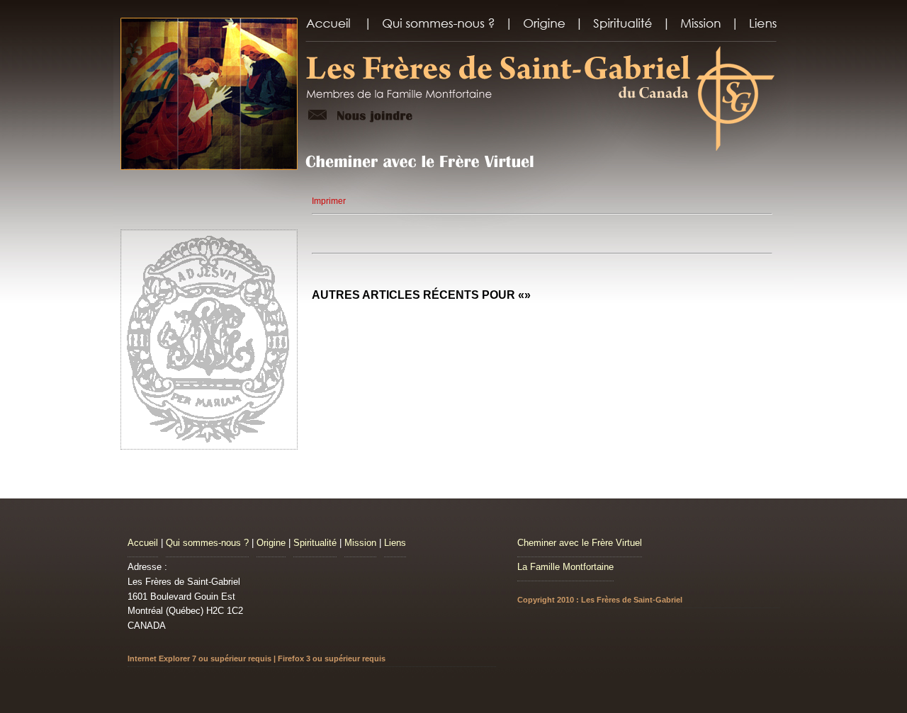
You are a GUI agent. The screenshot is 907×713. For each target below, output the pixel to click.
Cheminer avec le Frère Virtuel (579, 542)
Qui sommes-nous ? (207, 542)
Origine (271, 542)
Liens (395, 542)
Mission (360, 542)
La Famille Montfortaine (565, 566)
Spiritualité (315, 542)
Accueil (143, 542)
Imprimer (329, 201)
